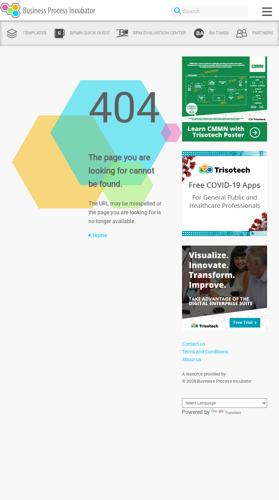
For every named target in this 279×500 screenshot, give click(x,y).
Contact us (193, 344)
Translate (233, 413)
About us (191, 359)
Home (99, 235)
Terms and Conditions (205, 351)
